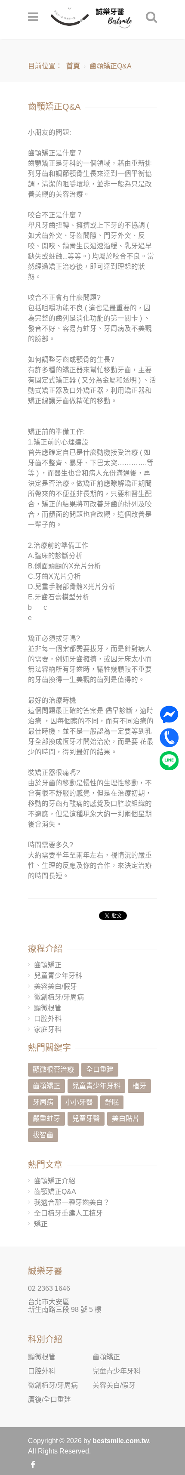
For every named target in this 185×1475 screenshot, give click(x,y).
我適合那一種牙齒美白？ (72, 1202)
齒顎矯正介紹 (54, 1181)
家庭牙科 (48, 1029)
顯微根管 (48, 1008)
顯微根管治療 (53, 1069)
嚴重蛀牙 (46, 1118)
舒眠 (112, 1102)
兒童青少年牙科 (58, 975)
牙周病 (43, 1102)
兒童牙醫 (86, 1118)
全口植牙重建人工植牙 (68, 1213)
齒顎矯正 (48, 965)
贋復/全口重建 (49, 1399)
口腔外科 (48, 1018)
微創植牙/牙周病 (59, 997)
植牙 (139, 1085)
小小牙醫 (79, 1102)
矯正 (41, 1224)
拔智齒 (43, 1135)
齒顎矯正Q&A (55, 1191)
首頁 (73, 66)
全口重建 (100, 1069)
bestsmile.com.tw (120, 1440)
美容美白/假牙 (55, 986)
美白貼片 (125, 1118)
